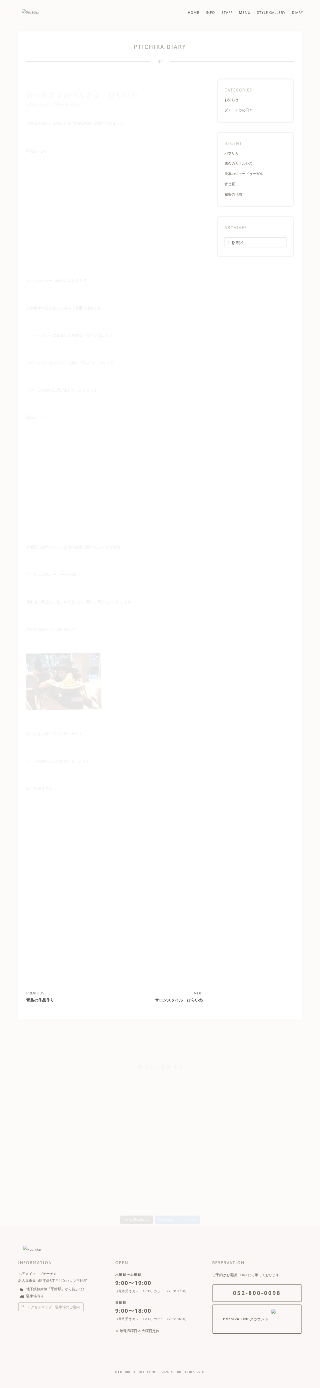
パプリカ (231, 153)
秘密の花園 (233, 194)
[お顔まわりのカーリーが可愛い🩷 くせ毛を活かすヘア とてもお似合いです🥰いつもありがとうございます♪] (274, 1088)
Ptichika (143, 1372)
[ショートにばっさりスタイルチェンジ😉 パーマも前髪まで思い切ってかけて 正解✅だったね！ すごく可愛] (217, 1141)
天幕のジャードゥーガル (243, 173)
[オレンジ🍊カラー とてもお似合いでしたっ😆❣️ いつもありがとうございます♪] (217, 1085)
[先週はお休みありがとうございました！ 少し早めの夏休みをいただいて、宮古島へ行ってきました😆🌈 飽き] (103, 1168)
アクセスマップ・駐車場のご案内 (53, 1307)
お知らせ (231, 99)
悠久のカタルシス (238, 163)
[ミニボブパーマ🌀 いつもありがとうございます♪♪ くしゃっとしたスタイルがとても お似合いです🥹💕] (274, 1138)
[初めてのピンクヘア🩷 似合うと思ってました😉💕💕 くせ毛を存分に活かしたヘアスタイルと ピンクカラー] (160, 1148)
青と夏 (229, 183)
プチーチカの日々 (69, 104)
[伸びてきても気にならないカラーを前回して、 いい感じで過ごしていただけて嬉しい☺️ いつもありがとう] (45, 1138)
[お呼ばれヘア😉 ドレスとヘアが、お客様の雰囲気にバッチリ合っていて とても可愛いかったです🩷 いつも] (45, 1092)
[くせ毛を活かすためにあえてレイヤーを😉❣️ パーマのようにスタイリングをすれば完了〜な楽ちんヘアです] (160, 1098)
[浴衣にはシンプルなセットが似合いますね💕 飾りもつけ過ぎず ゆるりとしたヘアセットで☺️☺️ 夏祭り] (103, 1088)
